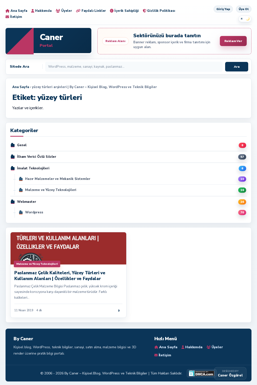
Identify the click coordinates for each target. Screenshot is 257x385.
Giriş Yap (223, 9)
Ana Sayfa (20, 87)
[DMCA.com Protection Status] (201, 373)
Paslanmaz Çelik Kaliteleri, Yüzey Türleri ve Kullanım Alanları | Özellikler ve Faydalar (59, 275)
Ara (237, 67)
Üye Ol (244, 9)
